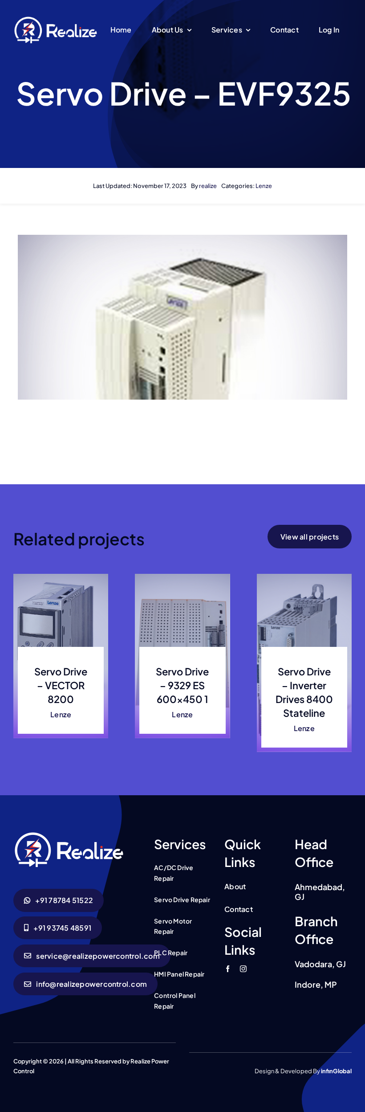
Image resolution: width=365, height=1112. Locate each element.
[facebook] (227, 968)
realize (208, 185)
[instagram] (243, 968)
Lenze (264, 185)
